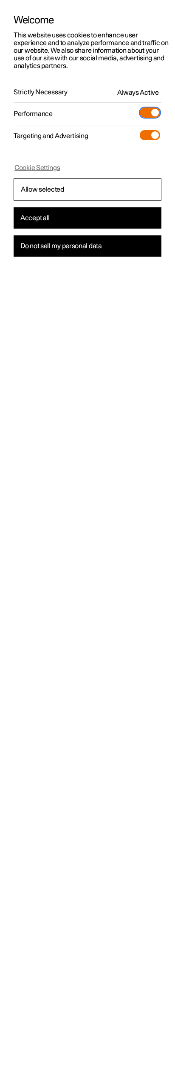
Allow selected (42, 189)
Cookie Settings (37, 167)
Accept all (35, 218)
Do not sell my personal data (61, 246)
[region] (87, 544)
